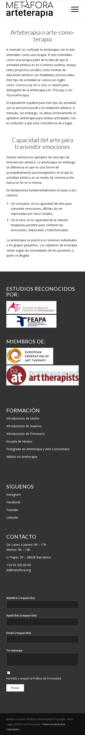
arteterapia (28, 118)
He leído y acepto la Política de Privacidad (33, 678)
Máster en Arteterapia (21, 457)
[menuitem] (73, 9)
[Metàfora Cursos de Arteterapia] (35, 9)
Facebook (13, 502)
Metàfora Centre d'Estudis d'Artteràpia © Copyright (36, 719)
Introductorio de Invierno (23, 426)
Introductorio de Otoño (22, 418)
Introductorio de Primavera (25, 434)
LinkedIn (12, 517)
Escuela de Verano (19, 441)
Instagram (13, 494)
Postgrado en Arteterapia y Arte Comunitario (38, 449)
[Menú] (73, 9)
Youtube (12, 510)
